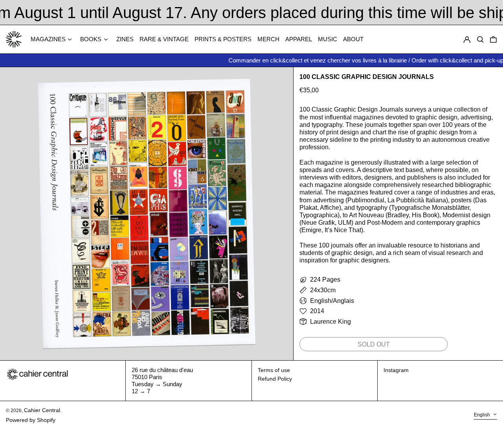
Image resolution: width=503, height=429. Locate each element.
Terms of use (274, 370)
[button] (493, 39)
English (482, 415)
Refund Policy (275, 379)
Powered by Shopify (30, 420)
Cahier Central (42, 410)
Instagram (396, 370)
